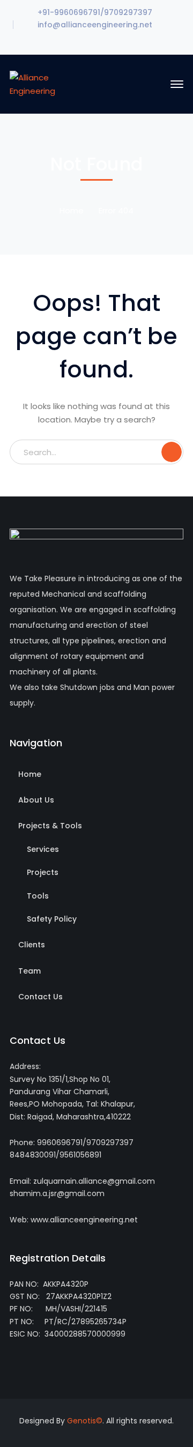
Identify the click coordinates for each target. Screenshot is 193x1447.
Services (43, 849)
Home (72, 210)
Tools (38, 896)
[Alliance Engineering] (46, 83)
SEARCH (171, 452)
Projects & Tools (50, 825)
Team (29, 971)
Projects (42, 872)
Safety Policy (52, 919)
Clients (31, 944)
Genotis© (84, 1420)
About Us (36, 800)
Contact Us (40, 996)
